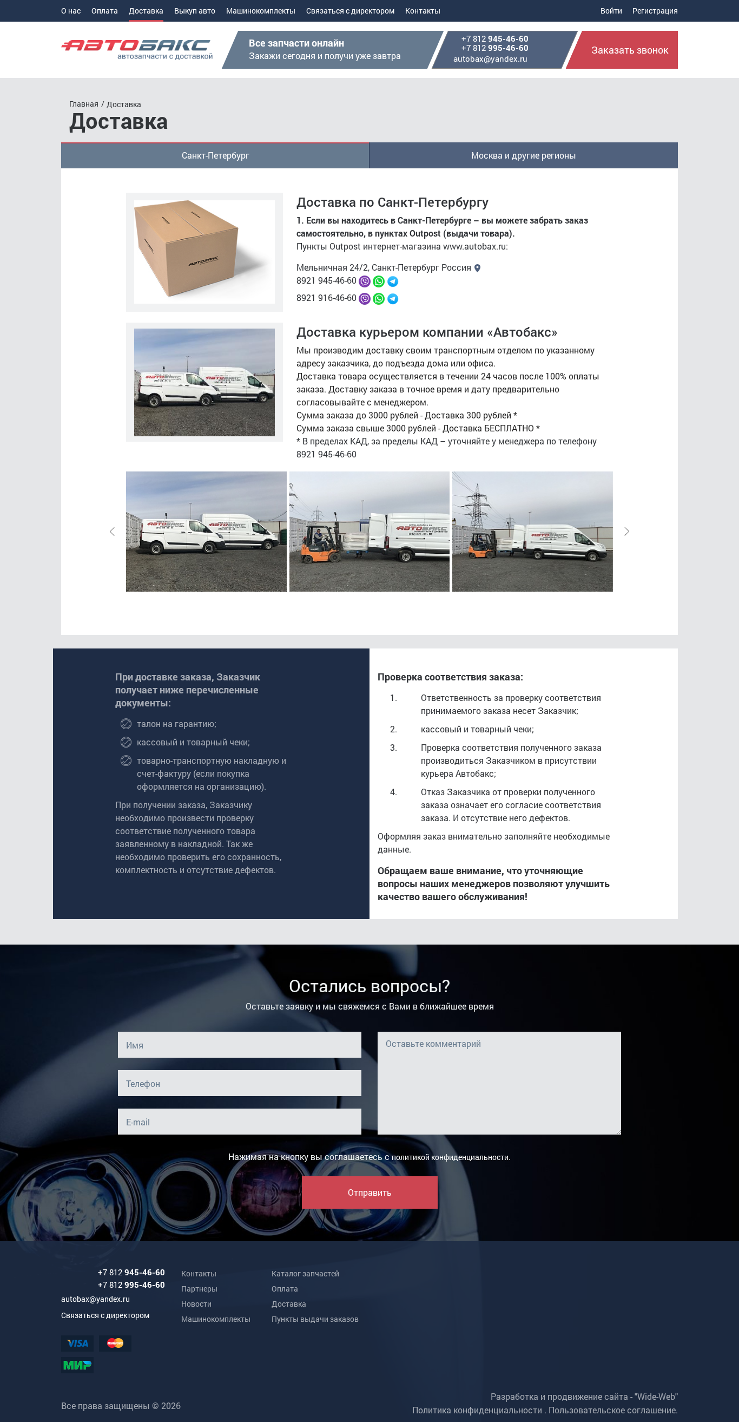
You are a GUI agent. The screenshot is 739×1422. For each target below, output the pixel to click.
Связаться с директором (350, 10)
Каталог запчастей (305, 1273)
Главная (83, 104)
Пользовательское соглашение (612, 1410)
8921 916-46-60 (326, 297)
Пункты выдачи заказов (315, 1319)
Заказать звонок (630, 49)
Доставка (146, 10)
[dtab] (215, 155)
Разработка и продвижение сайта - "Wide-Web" (584, 1396)
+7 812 (495, 39)
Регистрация (655, 10)
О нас (71, 10)
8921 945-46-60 (326, 280)
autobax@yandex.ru (490, 58)
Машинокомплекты (260, 10)
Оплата (104, 10)
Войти (611, 10)
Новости (196, 1304)
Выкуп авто (194, 10)
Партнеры (199, 1288)
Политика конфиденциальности (477, 1410)
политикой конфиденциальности (450, 1157)
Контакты (422, 10)
